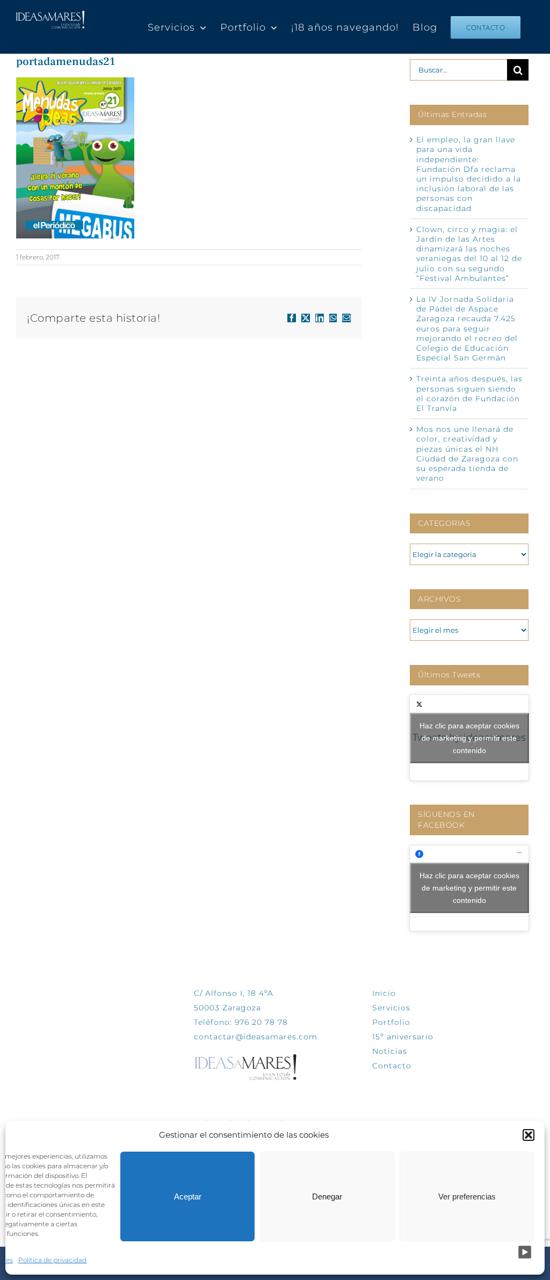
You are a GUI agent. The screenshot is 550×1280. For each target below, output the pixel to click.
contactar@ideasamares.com (255, 1037)
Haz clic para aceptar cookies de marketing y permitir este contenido (469, 737)
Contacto (391, 1066)
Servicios (391, 1008)
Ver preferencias (467, 1196)
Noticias (389, 1051)
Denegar (327, 1196)
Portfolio (391, 1022)
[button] (528, 1135)
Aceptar (187, 1196)
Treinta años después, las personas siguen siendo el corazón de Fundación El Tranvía (469, 393)
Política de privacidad (52, 1260)
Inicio (384, 993)
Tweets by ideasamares (469, 737)
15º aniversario (402, 1037)
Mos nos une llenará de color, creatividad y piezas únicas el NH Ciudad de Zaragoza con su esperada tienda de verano (467, 453)
